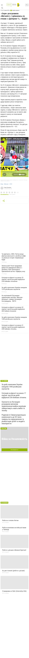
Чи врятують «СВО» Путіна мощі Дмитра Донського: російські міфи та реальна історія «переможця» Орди (14, 257)
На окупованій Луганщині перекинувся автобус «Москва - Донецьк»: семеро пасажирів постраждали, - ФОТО (12, 298)
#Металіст (6, 184)
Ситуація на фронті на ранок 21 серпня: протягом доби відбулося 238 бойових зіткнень (13, 327)
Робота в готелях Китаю (10, 520)
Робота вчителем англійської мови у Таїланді (14, 528)
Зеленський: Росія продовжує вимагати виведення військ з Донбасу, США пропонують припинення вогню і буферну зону (13, 268)
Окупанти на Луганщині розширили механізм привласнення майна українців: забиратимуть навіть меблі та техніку (14, 406)
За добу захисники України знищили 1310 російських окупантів (14, 288)
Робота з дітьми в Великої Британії (14, 550)
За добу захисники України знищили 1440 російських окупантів (12, 386)
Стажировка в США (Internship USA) (14, 591)
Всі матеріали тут (14, 449)
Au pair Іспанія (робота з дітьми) (13, 571)
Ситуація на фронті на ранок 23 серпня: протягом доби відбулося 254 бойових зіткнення (13, 279)
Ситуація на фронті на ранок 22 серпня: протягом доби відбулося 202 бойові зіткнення (13, 309)
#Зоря (2, 184)
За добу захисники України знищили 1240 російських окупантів (14, 318)
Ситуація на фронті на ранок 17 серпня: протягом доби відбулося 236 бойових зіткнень (14, 395)
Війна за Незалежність (14, 439)
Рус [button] (27, 5)
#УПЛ (11, 184)
